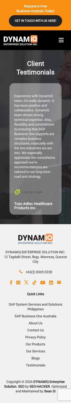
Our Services (35, 351)
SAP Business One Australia (35, 316)
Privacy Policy (35, 337)
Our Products (35, 344)
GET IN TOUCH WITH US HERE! (35, 21)
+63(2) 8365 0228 (39, 272)
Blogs (35, 358)
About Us (35, 323)
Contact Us (35, 330)
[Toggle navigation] (61, 40)
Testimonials (35, 365)
